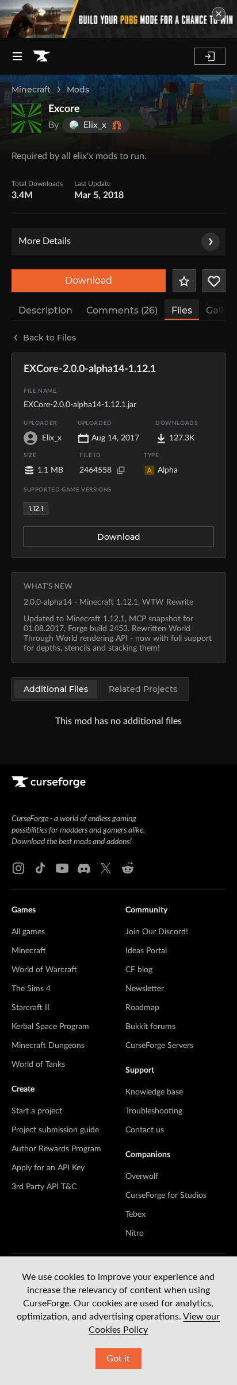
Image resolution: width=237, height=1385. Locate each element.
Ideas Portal (146, 951)
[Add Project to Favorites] (184, 280)
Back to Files (49, 337)
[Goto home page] (41, 56)
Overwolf (141, 1177)
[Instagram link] (18, 868)
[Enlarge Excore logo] (26, 118)
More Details (44, 241)
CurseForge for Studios (166, 1195)
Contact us (144, 1130)
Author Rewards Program (56, 1149)
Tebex (135, 1214)
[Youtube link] (62, 868)
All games (28, 932)
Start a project (37, 1111)
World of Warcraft (44, 970)
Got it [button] (118, 1358)
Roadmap (142, 1008)
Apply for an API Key (48, 1168)
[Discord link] (84, 868)
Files (181, 310)
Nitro (134, 1233)
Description (45, 310)
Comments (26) (122, 310)
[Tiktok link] (40, 868)
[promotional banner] (118, 19)
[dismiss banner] (218, 14)
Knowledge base (154, 1092)
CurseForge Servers (159, 1046)
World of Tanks (38, 1065)
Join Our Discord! (156, 932)
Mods (78, 89)
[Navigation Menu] (17, 56)
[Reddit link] (128, 868)
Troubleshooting (153, 1111)
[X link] (106, 868)
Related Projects (143, 689)
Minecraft (31, 89)
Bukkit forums (150, 1027)
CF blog (138, 970)
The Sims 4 (31, 989)
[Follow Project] (213, 280)
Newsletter (144, 989)
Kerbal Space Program (50, 1027)
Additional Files (56, 689)
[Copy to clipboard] (121, 470)
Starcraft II (30, 1008)
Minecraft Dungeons (48, 1046)
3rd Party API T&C (44, 1187)
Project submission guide (55, 1130)
